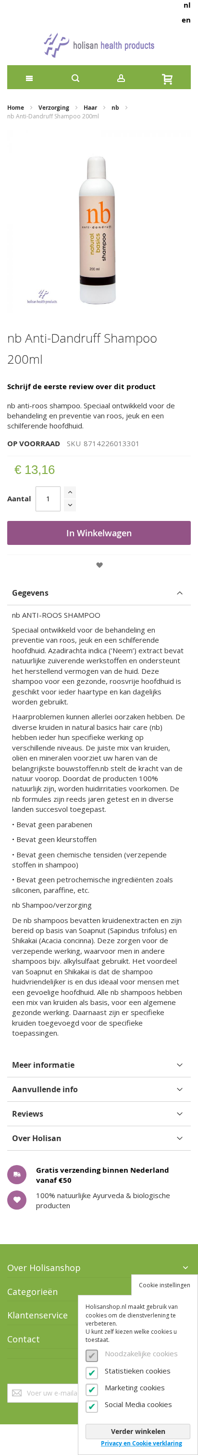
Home (15, 108)
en (186, 20)
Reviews (27, 1114)
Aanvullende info (45, 1089)
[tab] (99, 593)
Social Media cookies (138, 1404)
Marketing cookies (135, 1387)
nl (187, 5)
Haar (90, 108)
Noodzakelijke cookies (141, 1353)
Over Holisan (37, 1138)
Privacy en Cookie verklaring (141, 1443)
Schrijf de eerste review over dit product (81, 386)
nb (115, 108)
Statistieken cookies (138, 1370)
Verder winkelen (138, 1431)
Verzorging (53, 108)
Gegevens (30, 593)
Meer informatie (43, 1065)
